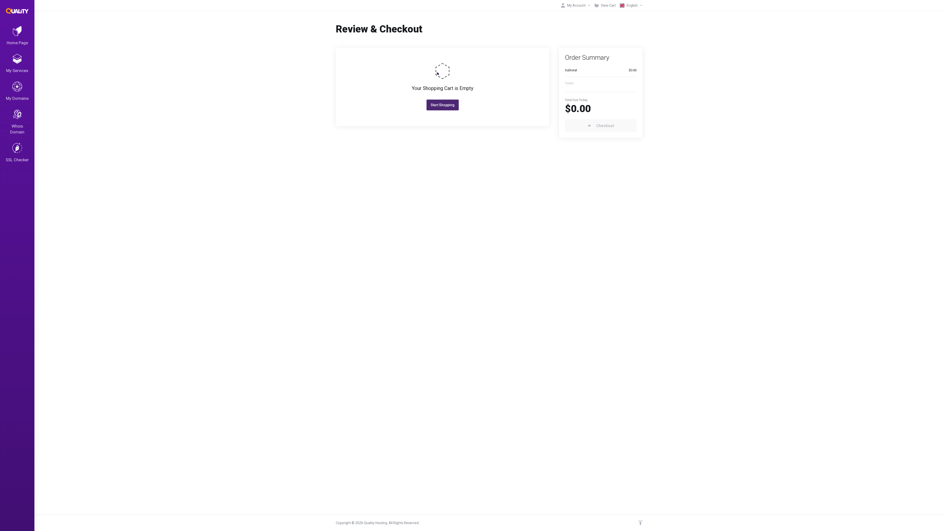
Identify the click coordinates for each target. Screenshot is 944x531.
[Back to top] (640, 523)
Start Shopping (443, 105)
